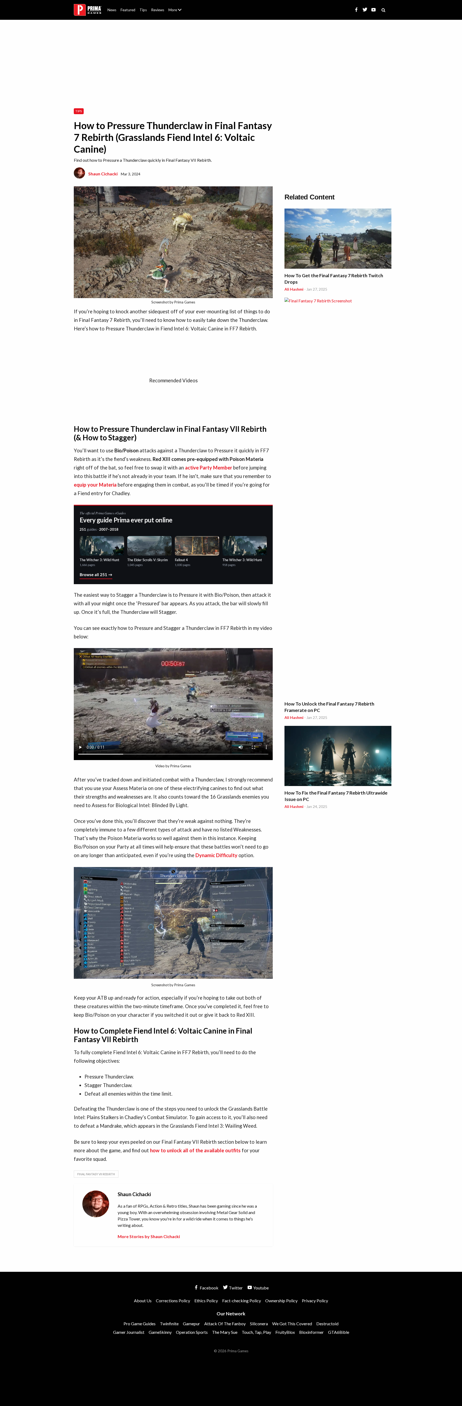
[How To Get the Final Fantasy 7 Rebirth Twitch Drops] (337, 239)
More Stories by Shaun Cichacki (149, 1236)
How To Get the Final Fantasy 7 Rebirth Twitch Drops (333, 279)
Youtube (260, 1287)
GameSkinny (160, 1332)
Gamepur (191, 1323)
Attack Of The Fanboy (225, 1323)
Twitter (235, 1287)
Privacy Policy (315, 1300)
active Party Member (208, 468)
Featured (128, 10)
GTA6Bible (338, 1332)
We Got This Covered (292, 1323)
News (111, 10)
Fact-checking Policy (241, 1300)
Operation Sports (192, 1332)
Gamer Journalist (128, 1332)
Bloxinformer (311, 1332)
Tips (143, 10)
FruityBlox (285, 1332)
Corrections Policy (173, 1300)
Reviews (157, 10)
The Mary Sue (224, 1332)
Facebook (208, 1287)
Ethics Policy (206, 1300)
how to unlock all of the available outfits (195, 1150)
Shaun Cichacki (103, 173)
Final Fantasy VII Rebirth (96, 1174)
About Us (176, 7)
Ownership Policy (281, 1300)
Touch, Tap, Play (256, 1332)
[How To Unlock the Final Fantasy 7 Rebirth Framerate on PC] (337, 498)
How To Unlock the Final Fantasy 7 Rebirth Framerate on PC (329, 707)
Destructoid (327, 1323)
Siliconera (259, 1323)
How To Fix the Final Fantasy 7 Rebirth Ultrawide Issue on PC (335, 796)
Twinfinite (169, 1323)
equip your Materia (95, 485)
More (178, 12)
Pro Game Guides (140, 1323)
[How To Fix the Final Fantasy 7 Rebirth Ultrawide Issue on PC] (337, 757)
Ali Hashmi (293, 289)
